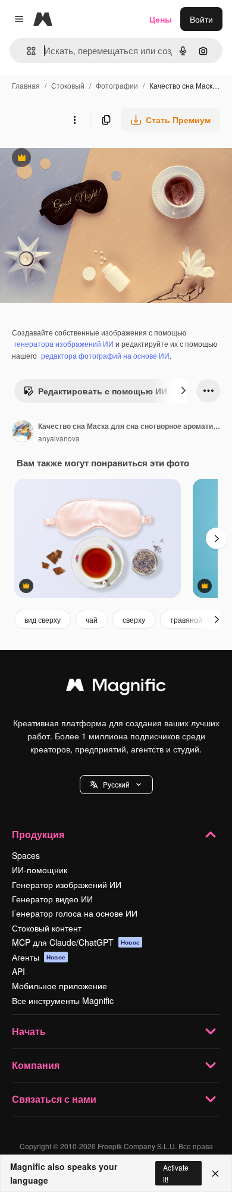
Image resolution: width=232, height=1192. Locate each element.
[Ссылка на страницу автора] (22, 432)
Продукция (38, 834)
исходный (79, 159)
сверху (134, 619)
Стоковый (67, 85)
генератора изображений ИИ (64, 343)
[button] (116, 784)
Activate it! (176, 1173)
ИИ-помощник (39, 870)
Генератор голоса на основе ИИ (74, 913)
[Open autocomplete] (26, 50)
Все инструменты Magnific (63, 1000)
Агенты (38, 957)
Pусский (116, 784)
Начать (29, 1031)
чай (92, 619)
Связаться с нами (54, 1099)
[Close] (215, 1173)
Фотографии (117, 85)
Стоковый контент (46, 928)
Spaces (26, 855)
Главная (26, 85)
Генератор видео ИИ (52, 899)
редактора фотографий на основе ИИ (105, 355)
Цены (160, 19)
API (18, 971)
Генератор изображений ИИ (66, 884)
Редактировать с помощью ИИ (95, 394)
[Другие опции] (74, 119)
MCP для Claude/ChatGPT (76, 942)
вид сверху (42, 619)
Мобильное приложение (59, 986)
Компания (35, 1065)
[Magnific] (116, 688)
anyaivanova (59, 438)
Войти (201, 19)
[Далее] (183, 391)
